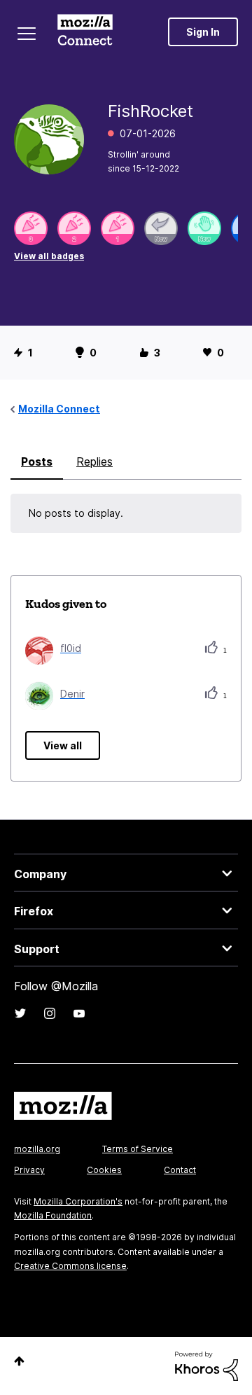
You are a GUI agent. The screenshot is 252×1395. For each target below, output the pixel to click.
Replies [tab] (94, 461)
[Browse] (26, 33)
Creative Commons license (70, 1266)
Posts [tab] (36, 461)
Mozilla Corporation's (78, 1201)
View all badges (49, 256)
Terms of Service (137, 1149)
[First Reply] (161, 228)
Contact (180, 1170)
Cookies (104, 1170)
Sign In (203, 32)
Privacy (29, 1170)
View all (62, 745)
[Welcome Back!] (204, 228)
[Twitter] (20, 1013)
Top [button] (19, 1361)
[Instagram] (49, 1013)
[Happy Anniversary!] (31, 228)
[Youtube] (79, 1013)
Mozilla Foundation (53, 1215)
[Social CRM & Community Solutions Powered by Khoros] (206, 1365)
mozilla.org (37, 1149)
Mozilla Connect (85, 31)
